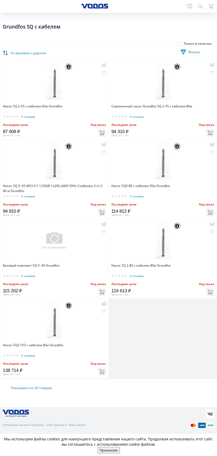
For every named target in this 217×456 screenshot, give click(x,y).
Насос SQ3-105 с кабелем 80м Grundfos (33, 345)
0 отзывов (28, 116)
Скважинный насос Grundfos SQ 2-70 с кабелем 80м (151, 106)
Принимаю (109, 450)
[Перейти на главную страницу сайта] (95, 7)
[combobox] (29, 51)
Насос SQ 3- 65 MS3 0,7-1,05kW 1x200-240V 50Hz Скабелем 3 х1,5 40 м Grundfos (52, 188)
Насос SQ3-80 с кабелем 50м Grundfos (140, 186)
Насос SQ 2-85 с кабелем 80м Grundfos (141, 265)
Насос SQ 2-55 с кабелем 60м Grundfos (32, 106)
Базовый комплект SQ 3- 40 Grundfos (31, 265)
